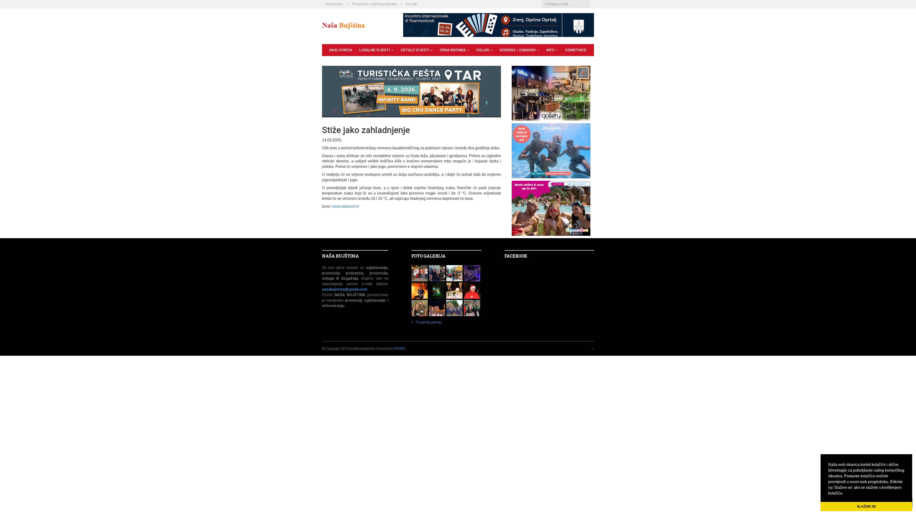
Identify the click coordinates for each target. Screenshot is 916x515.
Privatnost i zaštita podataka (374, 4)
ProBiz (400, 348)
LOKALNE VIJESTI (375, 50)
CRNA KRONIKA (453, 50)
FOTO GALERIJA (428, 256)
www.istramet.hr (345, 206)
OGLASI (483, 50)
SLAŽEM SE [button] (866, 506)
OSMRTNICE (575, 50)
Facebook (516, 256)
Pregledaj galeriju (429, 322)
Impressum (334, 4)
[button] (844, 493)
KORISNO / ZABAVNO (518, 50)
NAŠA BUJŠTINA (340, 256)
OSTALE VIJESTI (415, 50)
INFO (551, 50)
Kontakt (412, 4)
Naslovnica (340, 50)
